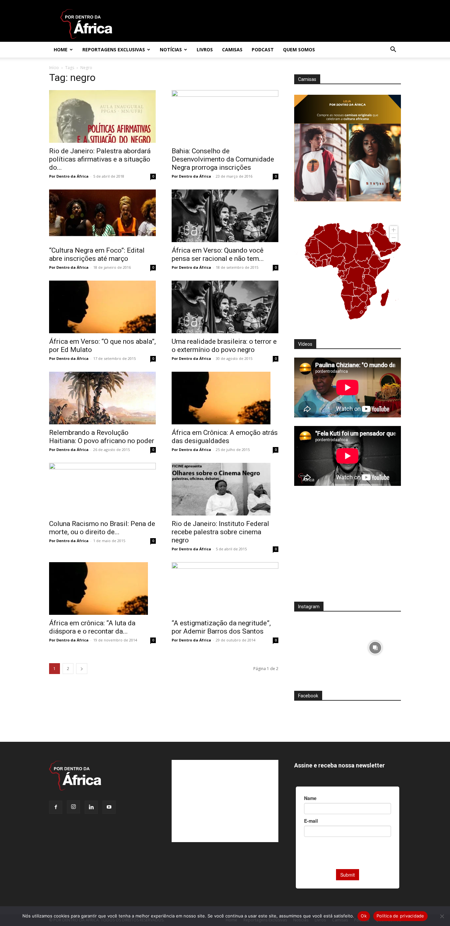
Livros (205, 49)
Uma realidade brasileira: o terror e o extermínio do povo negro (224, 346)
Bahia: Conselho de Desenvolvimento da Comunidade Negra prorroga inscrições (223, 159)
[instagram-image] (320, 646)
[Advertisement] (347, 548)
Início (54, 67)
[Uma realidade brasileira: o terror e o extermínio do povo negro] (225, 307)
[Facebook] (55, 807)
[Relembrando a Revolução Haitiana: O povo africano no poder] (102, 398)
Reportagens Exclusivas (113, 49)
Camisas (232, 49)
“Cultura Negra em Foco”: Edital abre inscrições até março (97, 254)
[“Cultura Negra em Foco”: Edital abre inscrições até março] (102, 215)
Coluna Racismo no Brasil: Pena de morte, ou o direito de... (102, 528)
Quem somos (299, 49)
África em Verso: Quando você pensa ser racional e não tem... (218, 254)
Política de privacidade (400, 915)
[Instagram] (73, 806)
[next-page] (81, 668)
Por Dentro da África (69, 176)
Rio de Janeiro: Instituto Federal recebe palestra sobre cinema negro (220, 532)
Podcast (263, 49)
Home (61, 49)
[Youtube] (109, 807)
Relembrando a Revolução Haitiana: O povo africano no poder (101, 437)
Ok (364, 915)
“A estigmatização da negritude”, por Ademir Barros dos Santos (221, 627)
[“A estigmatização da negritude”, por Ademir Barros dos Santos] (225, 588)
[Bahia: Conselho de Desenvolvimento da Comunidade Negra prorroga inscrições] (225, 116)
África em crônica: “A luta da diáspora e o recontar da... (92, 627)
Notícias (171, 49)
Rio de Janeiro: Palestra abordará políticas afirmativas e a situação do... (100, 159)
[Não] (441, 916)
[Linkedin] (91, 807)
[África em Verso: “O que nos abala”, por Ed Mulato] (102, 307)
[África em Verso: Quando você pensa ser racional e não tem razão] (225, 215)
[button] (393, 50)
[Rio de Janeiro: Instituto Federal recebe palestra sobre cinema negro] (225, 489)
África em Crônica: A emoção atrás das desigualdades (225, 437)
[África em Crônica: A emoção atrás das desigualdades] (225, 398)
